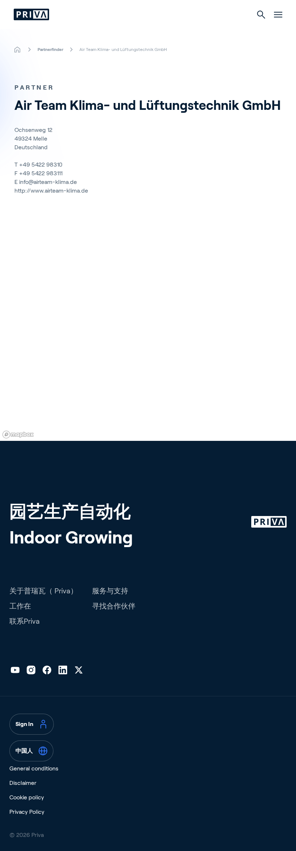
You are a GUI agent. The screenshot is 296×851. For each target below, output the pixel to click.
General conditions (33, 768)
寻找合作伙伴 (113, 606)
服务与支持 (110, 591)
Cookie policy (26, 797)
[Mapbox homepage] (18, 434)
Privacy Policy (26, 812)
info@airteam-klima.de (48, 182)
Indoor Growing (71, 537)
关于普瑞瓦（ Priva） (43, 591)
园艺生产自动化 (70, 511)
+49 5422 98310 (40, 165)
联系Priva (24, 621)
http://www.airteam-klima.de (51, 191)
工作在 (20, 606)
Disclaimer (22, 783)
